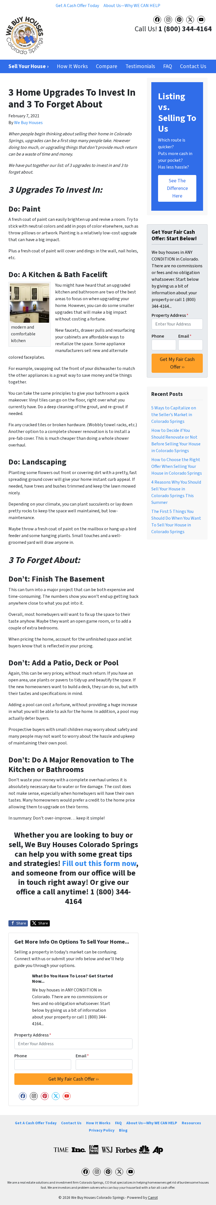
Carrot (153, 1197)
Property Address (32, 1035)
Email (82, 1056)
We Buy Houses (28, 123)
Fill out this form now (99, 863)
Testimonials (140, 66)
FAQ (167, 66)
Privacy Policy (101, 1130)
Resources (191, 1123)
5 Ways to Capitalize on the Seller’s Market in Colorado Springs (173, 415)
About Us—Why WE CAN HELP (132, 6)
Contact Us (193, 66)
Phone (20, 1056)
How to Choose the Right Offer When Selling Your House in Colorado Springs (176, 466)
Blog (123, 1130)
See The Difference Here (177, 188)
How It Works (72, 66)
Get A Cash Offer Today (77, 6)
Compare (106, 66)
